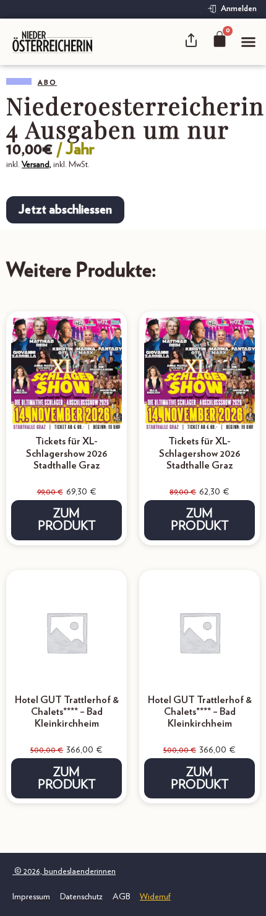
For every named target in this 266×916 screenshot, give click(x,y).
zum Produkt (67, 520)
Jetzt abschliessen (65, 210)
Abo (47, 82)
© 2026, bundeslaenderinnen (64, 871)
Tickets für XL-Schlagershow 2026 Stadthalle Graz (67, 453)
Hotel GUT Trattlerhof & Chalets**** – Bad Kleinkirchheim (67, 711)
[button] (248, 42)
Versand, (36, 164)
